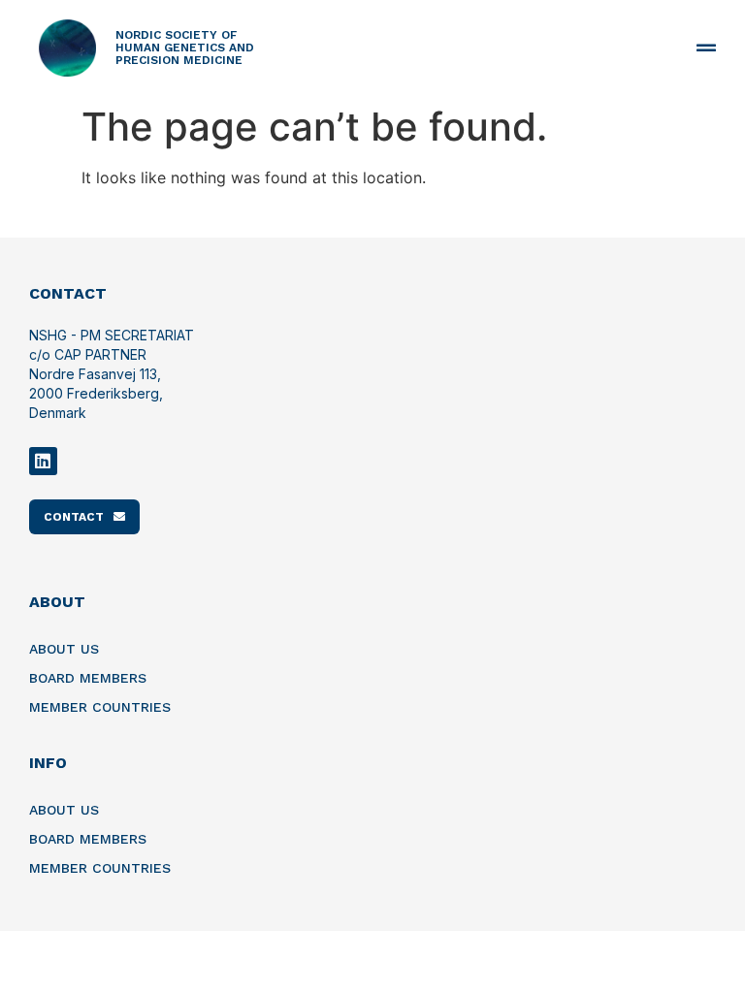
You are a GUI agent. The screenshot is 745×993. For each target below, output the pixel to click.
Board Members (87, 678)
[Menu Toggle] (706, 48)
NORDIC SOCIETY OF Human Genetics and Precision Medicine (184, 47)
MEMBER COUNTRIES (100, 707)
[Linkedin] (43, 461)
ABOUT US (64, 649)
